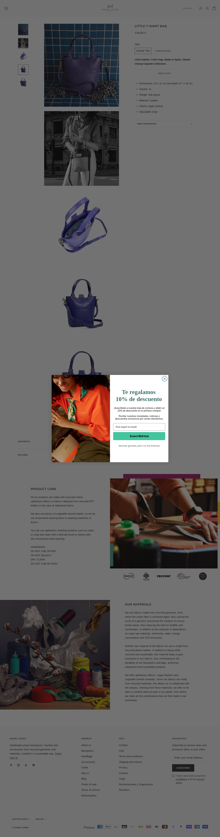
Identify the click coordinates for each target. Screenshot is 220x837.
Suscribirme (139, 436)
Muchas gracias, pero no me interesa (139, 445)
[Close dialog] (164, 378)
